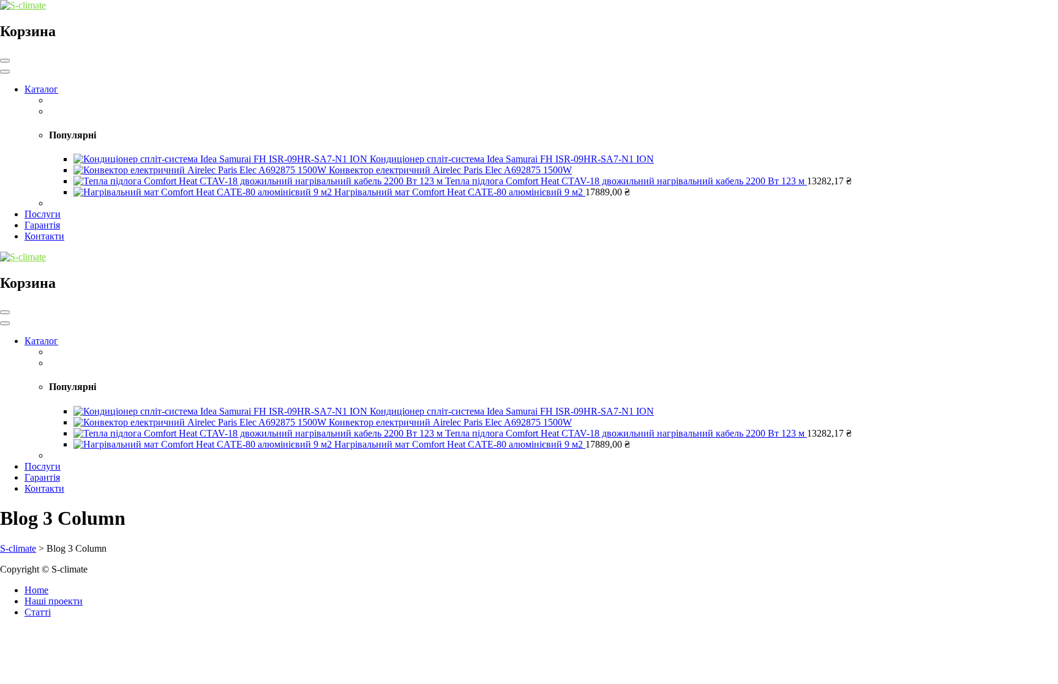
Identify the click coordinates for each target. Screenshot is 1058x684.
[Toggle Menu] (5, 71)
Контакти (44, 236)
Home (36, 590)
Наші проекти (53, 601)
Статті (37, 612)
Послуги (42, 214)
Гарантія (42, 225)
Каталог (41, 89)
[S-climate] (23, 5)
